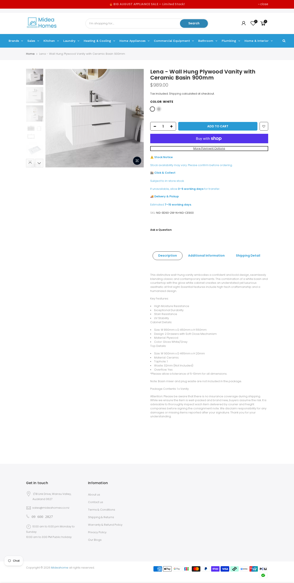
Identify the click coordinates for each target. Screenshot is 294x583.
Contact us (95, 502)
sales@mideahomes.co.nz (50, 508)
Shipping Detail (248, 255)
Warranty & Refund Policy (105, 525)
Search (194, 23)
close (264, 4)
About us (94, 494)
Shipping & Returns (101, 517)
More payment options (209, 148)
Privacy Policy (97, 532)
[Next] (136, 118)
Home (30, 54)
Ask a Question (161, 230)
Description (167, 255)
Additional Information (206, 255)
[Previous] (53, 118)
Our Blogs (95, 540)
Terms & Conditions (101, 509)
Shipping (175, 93)
